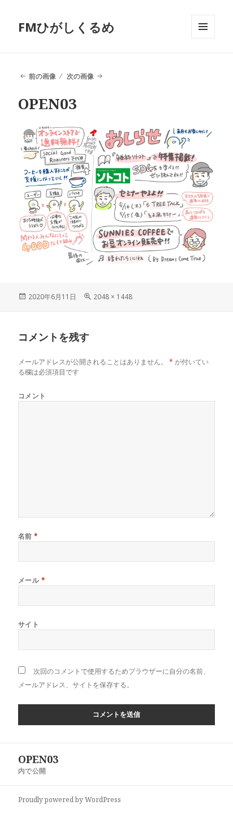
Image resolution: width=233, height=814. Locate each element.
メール (31, 580)
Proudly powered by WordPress (69, 799)
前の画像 (42, 76)
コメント (32, 395)
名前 (28, 536)
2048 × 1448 (112, 297)
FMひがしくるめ (66, 26)
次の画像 (80, 76)
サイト (28, 624)
